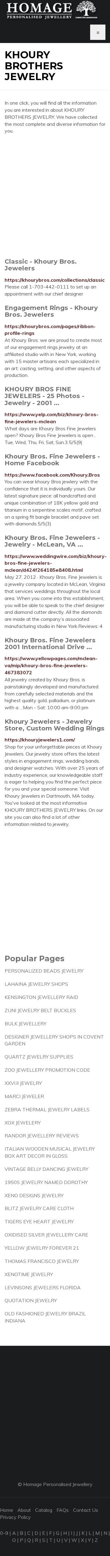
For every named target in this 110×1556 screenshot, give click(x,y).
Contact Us (85, 1510)
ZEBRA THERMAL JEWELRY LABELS (47, 1109)
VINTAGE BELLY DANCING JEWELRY (46, 1169)
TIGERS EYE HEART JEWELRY (39, 1221)
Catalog (43, 1510)
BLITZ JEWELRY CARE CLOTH (39, 1208)
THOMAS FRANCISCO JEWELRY (42, 1261)
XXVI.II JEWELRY (23, 1083)
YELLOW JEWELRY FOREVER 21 (42, 1248)
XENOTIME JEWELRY (29, 1274)
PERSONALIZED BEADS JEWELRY (44, 971)
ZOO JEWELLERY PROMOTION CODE (47, 1070)
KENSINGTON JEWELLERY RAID (41, 997)
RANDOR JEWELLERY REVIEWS (42, 1135)
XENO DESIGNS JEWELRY (34, 1195)
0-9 (4, 1533)
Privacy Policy (15, 1517)
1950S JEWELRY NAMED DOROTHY (46, 1182)
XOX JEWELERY (23, 1123)
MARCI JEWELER (24, 1096)
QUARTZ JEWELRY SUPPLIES (39, 1057)
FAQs (63, 1510)
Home (6, 1510)
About (24, 1510)
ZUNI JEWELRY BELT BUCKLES (40, 1010)
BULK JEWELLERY (25, 1023)
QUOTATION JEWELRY (31, 1300)
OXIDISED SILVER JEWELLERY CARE (46, 1235)
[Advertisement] (55, 196)
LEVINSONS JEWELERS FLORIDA (43, 1287)
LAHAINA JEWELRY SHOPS (36, 984)
